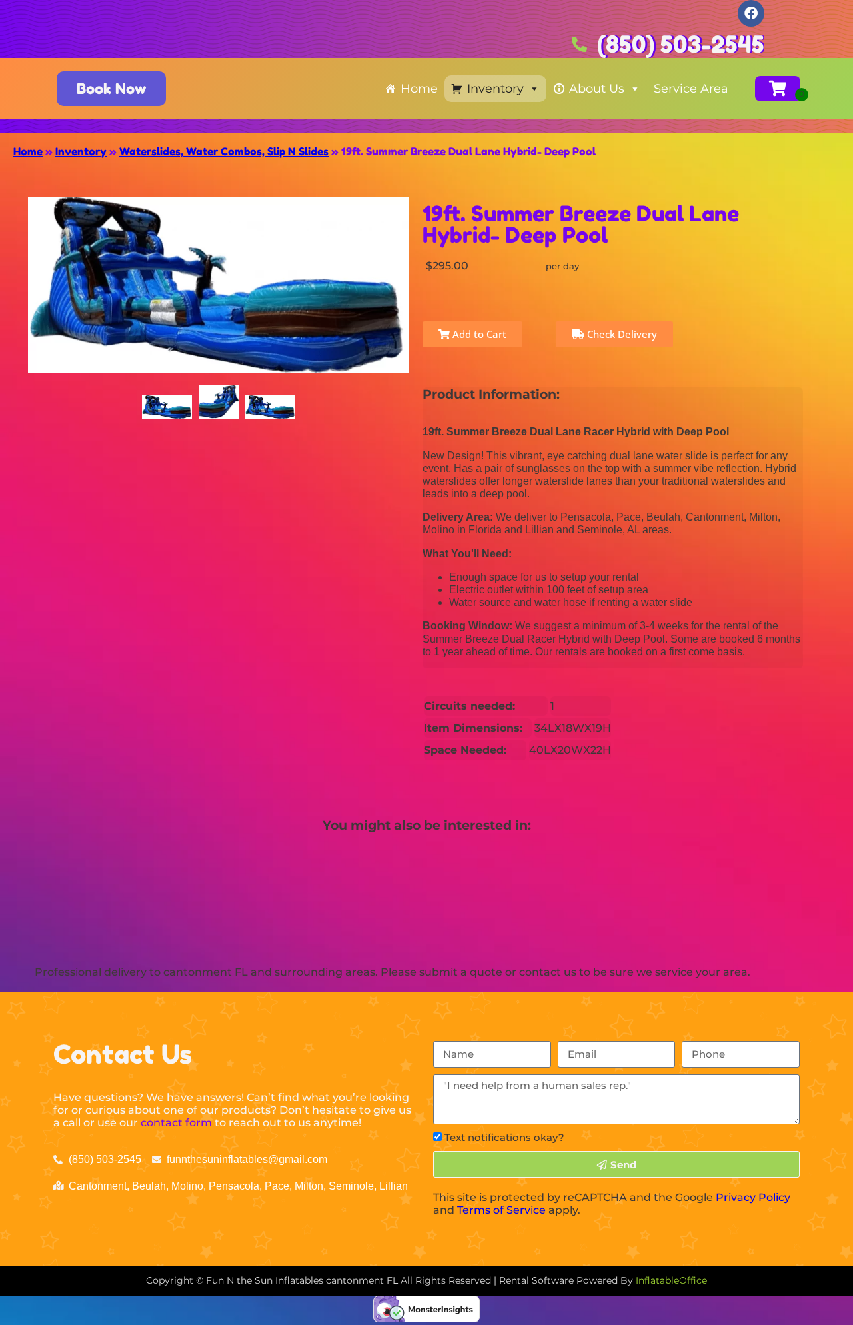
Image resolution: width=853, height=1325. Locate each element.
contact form (176, 1122)
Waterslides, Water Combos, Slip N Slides (224, 151)
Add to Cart (478, 334)
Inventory (495, 88)
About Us (596, 88)
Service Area (691, 88)
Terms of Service (501, 1210)
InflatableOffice (671, 1280)
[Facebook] (751, 13)
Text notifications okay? (504, 1137)
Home (419, 88)
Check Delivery (620, 334)
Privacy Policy (753, 1197)
